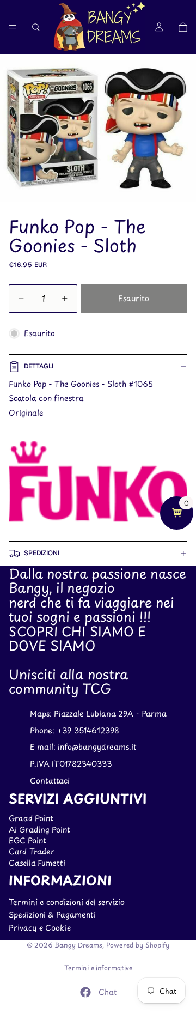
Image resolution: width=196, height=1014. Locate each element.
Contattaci (50, 780)
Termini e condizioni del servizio (67, 902)
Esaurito (133, 298)
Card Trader (31, 851)
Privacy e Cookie (40, 927)
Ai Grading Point (39, 829)
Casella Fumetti (37, 863)
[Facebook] (85, 992)
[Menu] (12, 27)
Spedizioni (41, 553)
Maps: (42, 713)
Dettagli (38, 366)
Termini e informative (98, 968)
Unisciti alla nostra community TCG (68, 681)
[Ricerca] (36, 27)
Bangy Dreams (78, 945)
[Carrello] (183, 27)
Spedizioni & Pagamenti (52, 914)
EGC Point (27, 840)
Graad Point (31, 818)
